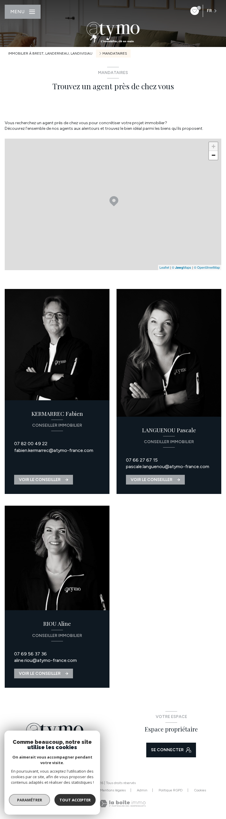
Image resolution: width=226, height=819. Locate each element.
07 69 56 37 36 (30, 654)
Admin (142, 790)
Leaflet (164, 267)
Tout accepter (75, 800)
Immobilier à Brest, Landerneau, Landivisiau (50, 53)
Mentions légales (113, 790)
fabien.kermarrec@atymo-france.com (53, 450)
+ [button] (213, 146)
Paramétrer (29, 800)
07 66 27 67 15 (142, 460)
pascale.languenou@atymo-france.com (167, 466)
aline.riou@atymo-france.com (45, 660)
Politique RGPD (171, 790)
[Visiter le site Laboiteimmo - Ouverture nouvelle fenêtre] (122, 803)
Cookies (200, 790)
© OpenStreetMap (207, 267)
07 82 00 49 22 (30, 443)
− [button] (213, 155)
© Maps (181, 267)
